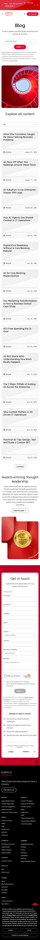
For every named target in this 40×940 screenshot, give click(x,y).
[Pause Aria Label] (37, 5)
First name (7, 595)
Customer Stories (6, 861)
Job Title (6, 640)
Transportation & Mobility (28, 821)
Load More (20, 467)
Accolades (4, 890)
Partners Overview (6, 820)
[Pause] (37, 762)
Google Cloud (5, 829)
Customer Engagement (8, 806)
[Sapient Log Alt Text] (6, 774)
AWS (2, 826)
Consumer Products (26, 801)
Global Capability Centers (28, 861)
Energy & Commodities (27, 804)
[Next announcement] (35, 5)
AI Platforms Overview (8, 844)
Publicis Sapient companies (9, 52)
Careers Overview (6, 901)
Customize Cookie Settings (20, 935)
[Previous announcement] (2, 5)
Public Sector (24, 812)
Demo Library (5, 872)
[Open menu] (2, 14)
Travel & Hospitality (26, 824)
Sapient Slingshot (6, 850)
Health (23, 809)
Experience (24, 853)
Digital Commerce (6, 809)
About (3, 881)
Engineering (24, 855)
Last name (6, 604)
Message (6, 658)
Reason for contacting (10, 649)
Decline (10, 930)
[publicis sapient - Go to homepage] (9, 14)
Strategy (23, 847)
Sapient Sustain (6, 853)
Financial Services (26, 806)
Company (6, 613)
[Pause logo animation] (35, 752)
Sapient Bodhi (5, 847)
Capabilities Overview (27, 844)
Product (23, 850)
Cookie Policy (32, 915)
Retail (22, 815)
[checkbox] (20, 684)
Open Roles (4, 904)
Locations (4, 892)
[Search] (24, 14)
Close (29, 930)
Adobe (3, 823)
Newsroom (4, 887)
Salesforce (4, 835)
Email (5, 622)
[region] (20, 922)
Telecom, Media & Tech (27, 818)
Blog (2, 869)
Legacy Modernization (8, 801)
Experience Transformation (9, 812)
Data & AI (23, 858)
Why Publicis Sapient (7, 884)
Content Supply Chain (7, 804)
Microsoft (4, 832)
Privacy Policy (13, 60)
